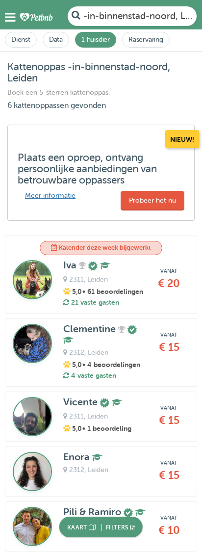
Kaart (78, 527)
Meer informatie (50, 195)
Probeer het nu (152, 200)
